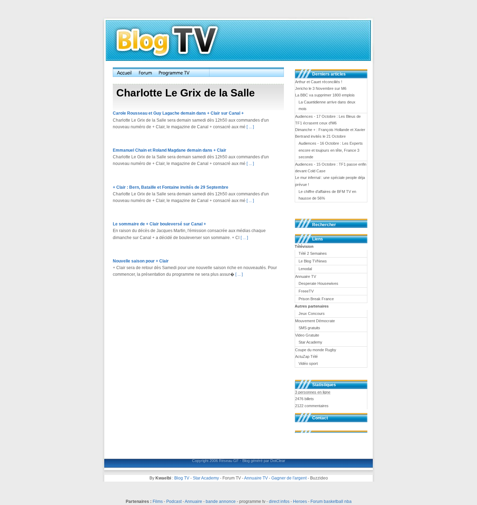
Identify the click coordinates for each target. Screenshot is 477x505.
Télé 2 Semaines (313, 253)
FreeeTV (306, 291)
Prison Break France (316, 299)
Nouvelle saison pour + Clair (141, 261)
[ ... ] (250, 126)
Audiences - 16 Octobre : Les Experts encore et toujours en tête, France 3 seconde (331, 150)
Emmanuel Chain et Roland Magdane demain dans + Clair (169, 150)
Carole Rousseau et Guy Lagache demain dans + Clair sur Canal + (178, 113)
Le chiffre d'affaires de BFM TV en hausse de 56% (327, 194)
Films (158, 501)
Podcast (174, 501)
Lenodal (305, 269)
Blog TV (181, 478)
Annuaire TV (256, 478)
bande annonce (221, 501)
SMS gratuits (309, 328)
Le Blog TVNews (313, 261)
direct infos (279, 501)
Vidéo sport (308, 363)
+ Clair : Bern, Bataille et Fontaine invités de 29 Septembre (170, 187)
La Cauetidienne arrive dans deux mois (327, 105)
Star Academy (310, 342)
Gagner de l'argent (289, 478)
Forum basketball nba (331, 501)
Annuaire (193, 501)
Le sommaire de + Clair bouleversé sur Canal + (159, 224)
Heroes (300, 501)
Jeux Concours (312, 313)
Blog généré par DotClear (263, 461)
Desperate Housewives (318, 283)
